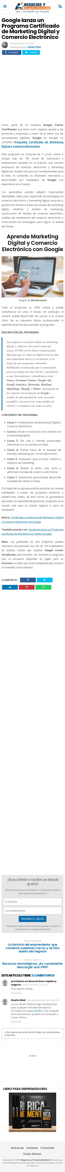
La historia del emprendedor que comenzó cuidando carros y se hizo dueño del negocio (32, 948)
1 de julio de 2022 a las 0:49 (34, 984)
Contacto (32, 1147)
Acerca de (17, 1147)
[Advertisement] (32, 88)
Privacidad (47, 1147)
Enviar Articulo (32, 1153)
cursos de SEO (34, 1010)
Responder (16, 993)
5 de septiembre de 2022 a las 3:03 (42, 1000)
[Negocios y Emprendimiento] (32, 12)
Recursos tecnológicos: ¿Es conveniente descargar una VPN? (32, 965)
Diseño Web (18, 1000)
